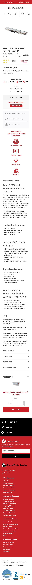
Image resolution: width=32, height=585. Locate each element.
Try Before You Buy (9, 510)
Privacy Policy (7, 492)
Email (20, 81)
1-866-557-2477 (10, 81)
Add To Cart (16, 409)
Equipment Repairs (9, 513)
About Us (6, 481)
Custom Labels (7, 522)
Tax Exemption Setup (9, 515)
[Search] (9, 14)
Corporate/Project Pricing (11, 529)
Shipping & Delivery (9, 506)
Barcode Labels (8, 544)
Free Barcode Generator (10, 524)
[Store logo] (14, 465)
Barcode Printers (8, 542)
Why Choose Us (8, 483)
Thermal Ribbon (8, 547)
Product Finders (8, 526)
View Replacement (16, 97)
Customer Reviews (9, 488)
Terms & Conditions (9, 490)
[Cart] (29, 14)
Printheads (6, 549)
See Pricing (16, 106)
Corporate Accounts (9, 531)
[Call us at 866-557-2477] (3, 470)
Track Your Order (8, 501)
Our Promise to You (9, 485)
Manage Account (8, 499)
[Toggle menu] (3, 14)
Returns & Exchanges (9, 503)
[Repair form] (16, 14)
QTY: (9, 403)
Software (6, 551)
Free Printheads (8, 533)
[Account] (22, 14)
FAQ (4, 535)
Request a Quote (8, 508)
